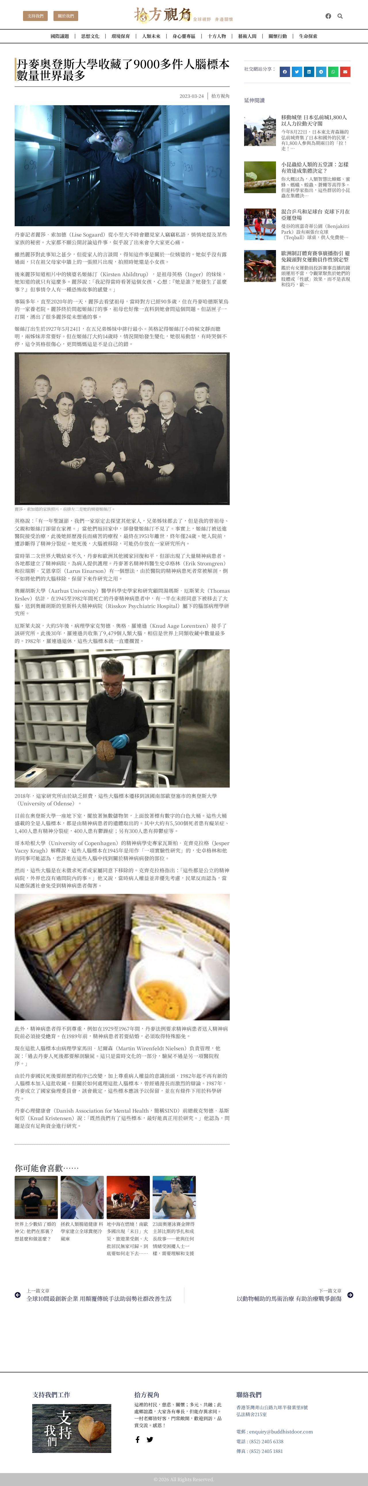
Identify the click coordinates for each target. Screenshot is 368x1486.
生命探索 (308, 36)
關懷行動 (278, 36)
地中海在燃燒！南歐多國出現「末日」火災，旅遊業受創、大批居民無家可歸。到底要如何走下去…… (127, 1239)
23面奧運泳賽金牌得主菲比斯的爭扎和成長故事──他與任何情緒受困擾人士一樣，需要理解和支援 (174, 1239)
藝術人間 (247, 36)
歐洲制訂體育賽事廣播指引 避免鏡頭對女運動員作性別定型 (315, 256)
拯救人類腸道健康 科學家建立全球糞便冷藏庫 (82, 1231)
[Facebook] (328, 16)
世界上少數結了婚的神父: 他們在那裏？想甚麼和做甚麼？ (35, 1231)
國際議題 (60, 36)
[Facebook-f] (137, 1439)
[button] (340, 16)
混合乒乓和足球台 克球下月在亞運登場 (315, 214)
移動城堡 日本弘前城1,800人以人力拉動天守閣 (314, 120)
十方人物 (217, 36)
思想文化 (90, 36)
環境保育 (121, 36)
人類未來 (151, 36)
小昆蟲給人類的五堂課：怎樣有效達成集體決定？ (314, 167)
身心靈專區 (183, 36)
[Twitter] (150, 1439)
